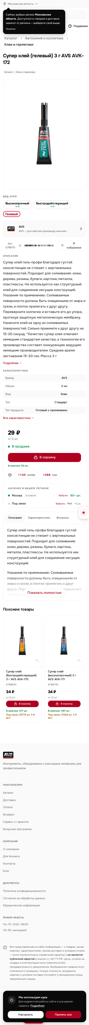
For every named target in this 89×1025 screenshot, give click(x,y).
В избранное (74, 245)
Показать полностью (44, 593)
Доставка (9, 800)
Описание (15, 517)
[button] (38, 245)
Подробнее (10, 363)
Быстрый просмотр (24, 661)
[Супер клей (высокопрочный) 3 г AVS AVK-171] (64, 640)
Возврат (8, 814)
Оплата (8, 807)
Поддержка (80, 26)
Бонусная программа (17, 829)
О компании (11, 849)
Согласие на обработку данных (24, 898)
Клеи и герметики (18, 44)
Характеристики (39, 517)
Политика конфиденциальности (24, 891)
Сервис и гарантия (16, 822)
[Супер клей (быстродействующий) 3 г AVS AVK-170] (22, 640)
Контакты (9, 863)
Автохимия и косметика (44, 38)
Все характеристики (17, 418)
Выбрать (63, 495)
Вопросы (63, 517)
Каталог (10, 38)
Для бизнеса (11, 856)
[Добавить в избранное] (36, 620)
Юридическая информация (21, 905)
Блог (6, 871)
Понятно (11, 28)
